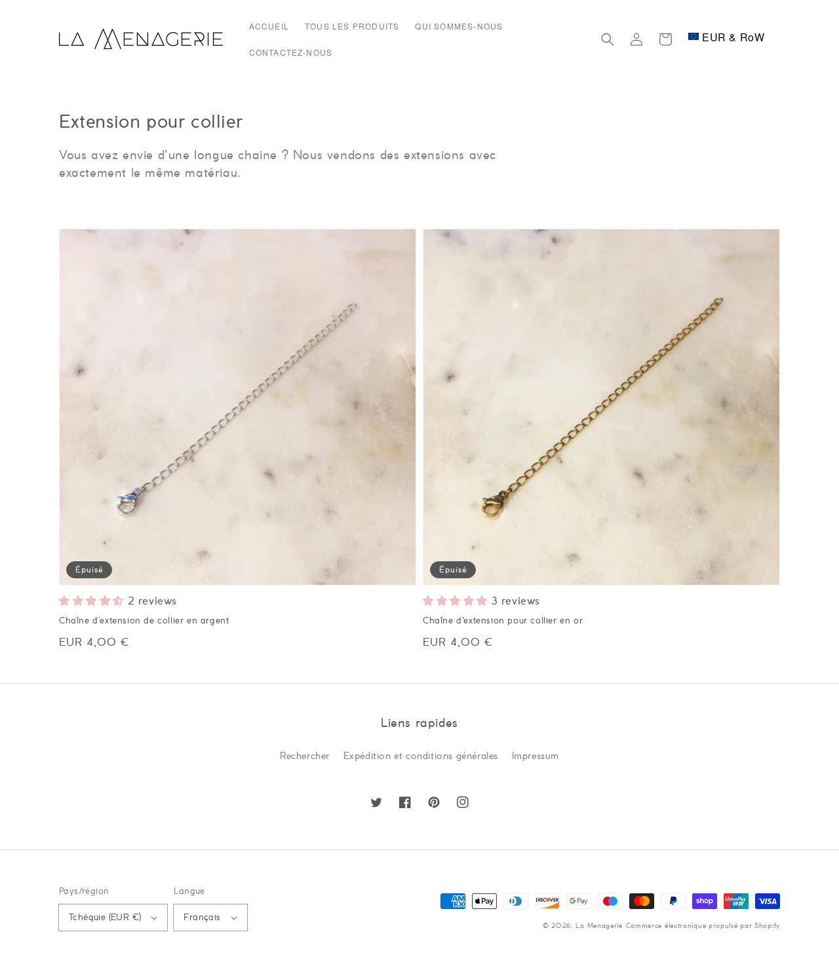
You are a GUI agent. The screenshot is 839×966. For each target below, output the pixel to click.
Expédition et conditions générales (420, 756)
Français (202, 918)
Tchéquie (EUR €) (105, 918)
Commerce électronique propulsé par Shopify (703, 926)
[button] (607, 39)
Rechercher (305, 756)
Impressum (535, 756)
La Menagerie (599, 926)
